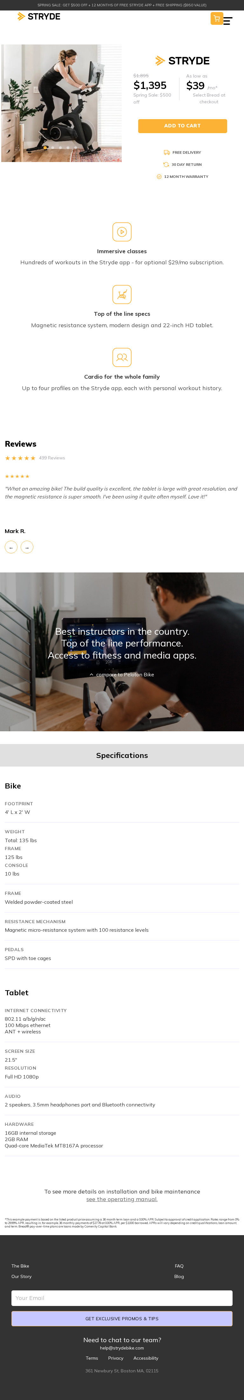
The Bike (20, 1266)
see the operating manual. (122, 1199)
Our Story (21, 1276)
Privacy (115, 1358)
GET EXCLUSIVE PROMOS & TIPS (122, 1319)
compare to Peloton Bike (125, 674)
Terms (92, 1358)
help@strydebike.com (122, 1348)
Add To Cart (182, 126)
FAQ (179, 1266)
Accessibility (145, 1358)
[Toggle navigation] (228, 17)
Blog (179, 1276)
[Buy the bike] (217, 17)
